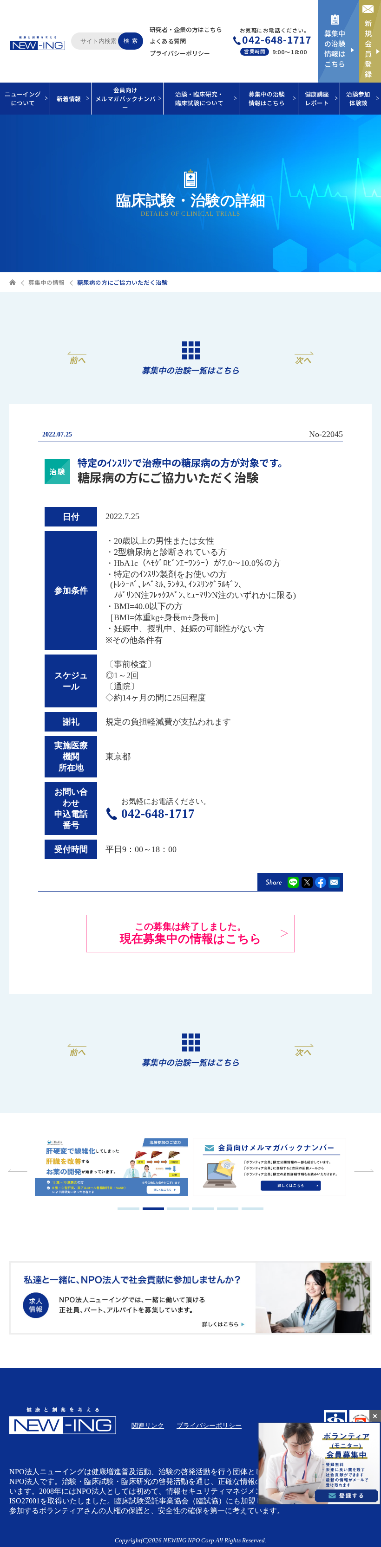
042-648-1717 (276, 39)
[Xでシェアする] (307, 882)
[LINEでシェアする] (293, 882)
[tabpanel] (112, 1168)
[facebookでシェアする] (320, 882)
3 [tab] (178, 1208)
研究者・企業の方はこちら (186, 29)
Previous (18, 1170)
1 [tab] (128, 1208)
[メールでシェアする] (334, 882)
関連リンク (147, 1425)
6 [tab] (252, 1208)
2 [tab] (153, 1208)
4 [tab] (203, 1208)
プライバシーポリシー (180, 53)
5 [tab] (228, 1208)
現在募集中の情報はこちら (191, 933)
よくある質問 (168, 41)
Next (362, 1170)
